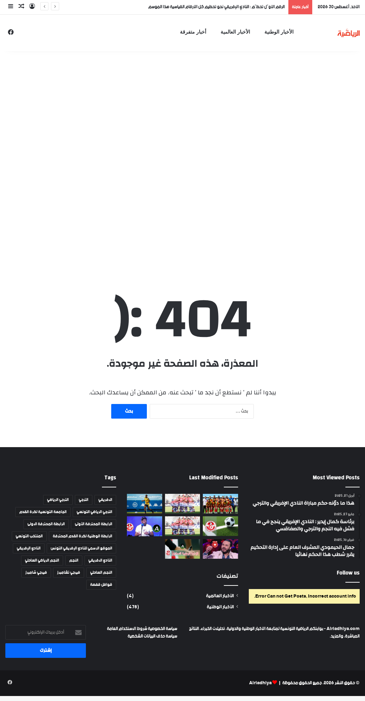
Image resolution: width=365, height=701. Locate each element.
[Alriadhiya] (349, 32)
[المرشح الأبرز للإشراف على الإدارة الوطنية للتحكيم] (182, 549)
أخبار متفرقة (193, 32)
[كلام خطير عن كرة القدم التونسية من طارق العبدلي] (144, 526)
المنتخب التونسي (29, 536)
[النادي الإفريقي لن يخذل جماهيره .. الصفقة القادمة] (182, 526)
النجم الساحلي (101, 573)
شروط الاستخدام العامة (127, 628)
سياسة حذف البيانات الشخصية (152, 636)
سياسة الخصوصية (162, 628)
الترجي (83, 500)
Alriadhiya (260, 683)
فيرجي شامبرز (36, 573)
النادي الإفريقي (29, 548)
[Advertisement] (182, 103)
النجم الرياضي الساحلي (42, 561)
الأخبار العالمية (235, 32)
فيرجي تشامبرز (68, 573)
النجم (73, 561)
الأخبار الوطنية (279, 32)
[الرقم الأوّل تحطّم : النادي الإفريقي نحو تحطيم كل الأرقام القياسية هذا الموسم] (182, 503)
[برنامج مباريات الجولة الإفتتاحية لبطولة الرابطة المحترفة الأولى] (220, 526)
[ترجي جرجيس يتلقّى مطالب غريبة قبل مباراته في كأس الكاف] (220, 504)
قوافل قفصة (101, 585)
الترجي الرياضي (58, 500)
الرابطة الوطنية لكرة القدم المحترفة (82, 536)
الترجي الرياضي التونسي (94, 512)
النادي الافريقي (100, 561)
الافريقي (105, 500)
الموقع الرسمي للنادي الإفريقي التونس (81, 548)
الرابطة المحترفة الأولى (93, 524)
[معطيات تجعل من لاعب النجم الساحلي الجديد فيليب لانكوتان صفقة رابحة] (144, 503)
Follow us (348, 573)
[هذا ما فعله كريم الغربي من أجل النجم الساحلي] (220, 549)
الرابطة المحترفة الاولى (46, 524)
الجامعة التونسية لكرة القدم (43, 512)
